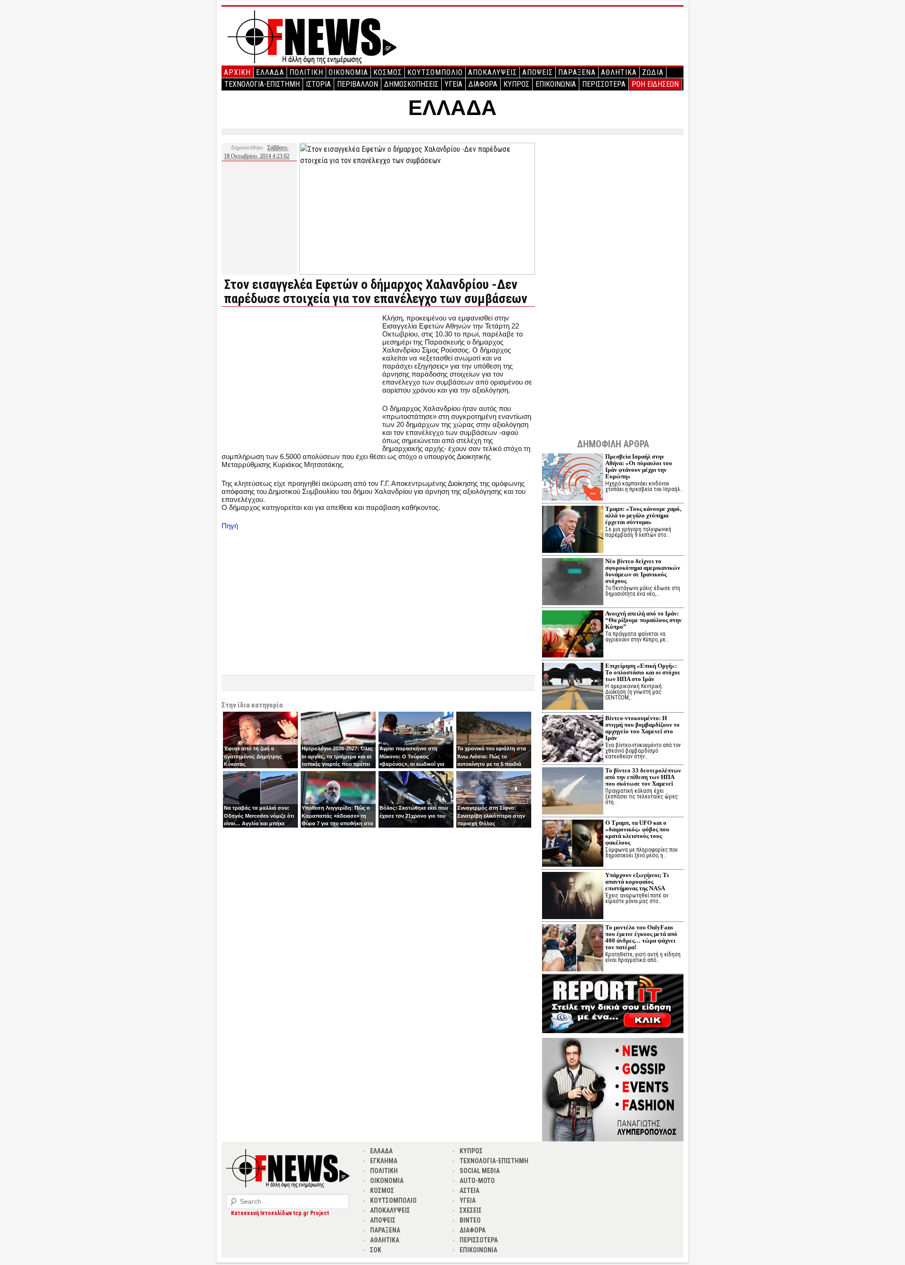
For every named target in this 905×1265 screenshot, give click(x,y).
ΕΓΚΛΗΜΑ (383, 1161)
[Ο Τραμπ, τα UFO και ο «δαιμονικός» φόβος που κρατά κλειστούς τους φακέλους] (572, 844)
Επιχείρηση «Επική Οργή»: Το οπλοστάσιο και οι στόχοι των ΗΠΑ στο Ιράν (642, 672)
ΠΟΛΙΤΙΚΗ (306, 72)
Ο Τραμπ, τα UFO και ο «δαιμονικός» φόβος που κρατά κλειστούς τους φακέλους (637, 832)
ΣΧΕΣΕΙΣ (471, 1210)
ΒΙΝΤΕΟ (470, 1220)
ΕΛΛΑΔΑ (270, 72)
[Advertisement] (301, 380)
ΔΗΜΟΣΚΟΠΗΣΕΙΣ (411, 84)
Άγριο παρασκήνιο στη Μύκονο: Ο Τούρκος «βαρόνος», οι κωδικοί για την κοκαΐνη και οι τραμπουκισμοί (411, 764)
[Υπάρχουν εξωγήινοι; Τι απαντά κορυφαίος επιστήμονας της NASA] (572, 896)
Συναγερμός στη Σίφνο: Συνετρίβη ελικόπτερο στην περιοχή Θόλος (491, 815)
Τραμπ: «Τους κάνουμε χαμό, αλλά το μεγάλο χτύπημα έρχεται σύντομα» (643, 515)
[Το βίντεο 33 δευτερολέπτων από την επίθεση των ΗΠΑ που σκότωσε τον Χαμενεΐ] (572, 792)
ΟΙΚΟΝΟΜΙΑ (348, 72)
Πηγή (230, 526)
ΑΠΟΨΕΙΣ (537, 72)
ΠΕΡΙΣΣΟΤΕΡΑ (603, 84)
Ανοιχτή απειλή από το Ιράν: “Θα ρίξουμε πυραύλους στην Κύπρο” (643, 620)
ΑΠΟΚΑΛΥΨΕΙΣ (492, 72)
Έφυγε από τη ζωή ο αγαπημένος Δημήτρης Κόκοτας (253, 756)
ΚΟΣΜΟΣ (387, 72)
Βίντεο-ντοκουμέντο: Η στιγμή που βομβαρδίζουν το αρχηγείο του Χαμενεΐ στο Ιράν (642, 728)
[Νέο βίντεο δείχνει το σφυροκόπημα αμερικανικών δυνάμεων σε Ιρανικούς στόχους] (572, 583)
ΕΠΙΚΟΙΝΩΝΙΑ (555, 84)
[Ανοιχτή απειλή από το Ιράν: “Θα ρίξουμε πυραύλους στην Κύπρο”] (572, 635)
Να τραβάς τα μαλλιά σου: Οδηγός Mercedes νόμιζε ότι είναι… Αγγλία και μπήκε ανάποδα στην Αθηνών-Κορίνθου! (259, 823)
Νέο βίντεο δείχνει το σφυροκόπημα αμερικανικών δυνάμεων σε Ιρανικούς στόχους (642, 571)
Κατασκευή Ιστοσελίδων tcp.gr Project (280, 1213)
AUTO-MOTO (477, 1180)
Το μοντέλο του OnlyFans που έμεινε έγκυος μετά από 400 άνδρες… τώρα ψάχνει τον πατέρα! (641, 937)
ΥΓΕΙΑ (453, 84)
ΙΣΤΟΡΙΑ (318, 84)
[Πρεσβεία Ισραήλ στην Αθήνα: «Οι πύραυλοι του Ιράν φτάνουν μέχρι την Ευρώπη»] (572, 478)
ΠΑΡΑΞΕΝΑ (577, 72)
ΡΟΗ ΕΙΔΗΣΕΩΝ (655, 84)
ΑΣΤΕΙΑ (469, 1190)
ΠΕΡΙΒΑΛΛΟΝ (357, 84)
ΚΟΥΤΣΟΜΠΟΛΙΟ (435, 72)
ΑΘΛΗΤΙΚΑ (619, 72)
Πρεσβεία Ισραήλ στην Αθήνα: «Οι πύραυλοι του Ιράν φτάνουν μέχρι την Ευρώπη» (638, 466)
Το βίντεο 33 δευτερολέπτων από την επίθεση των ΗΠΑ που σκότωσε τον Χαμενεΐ (643, 777)
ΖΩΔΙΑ (653, 72)
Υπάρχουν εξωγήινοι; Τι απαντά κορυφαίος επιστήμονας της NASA (637, 881)
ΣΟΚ (375, 1250)
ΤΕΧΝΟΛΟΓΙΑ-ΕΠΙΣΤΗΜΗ (262, 84)
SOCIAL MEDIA (480, 1171)
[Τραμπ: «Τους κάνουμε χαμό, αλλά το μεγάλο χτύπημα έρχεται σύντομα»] (572, 530)
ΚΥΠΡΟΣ (516, 84)
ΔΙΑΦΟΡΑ (483, 84)
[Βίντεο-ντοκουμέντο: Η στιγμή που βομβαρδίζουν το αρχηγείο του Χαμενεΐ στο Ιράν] (572, 739)
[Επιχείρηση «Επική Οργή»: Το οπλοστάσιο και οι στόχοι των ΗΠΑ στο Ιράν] (572, 687)
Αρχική (237, 72)
